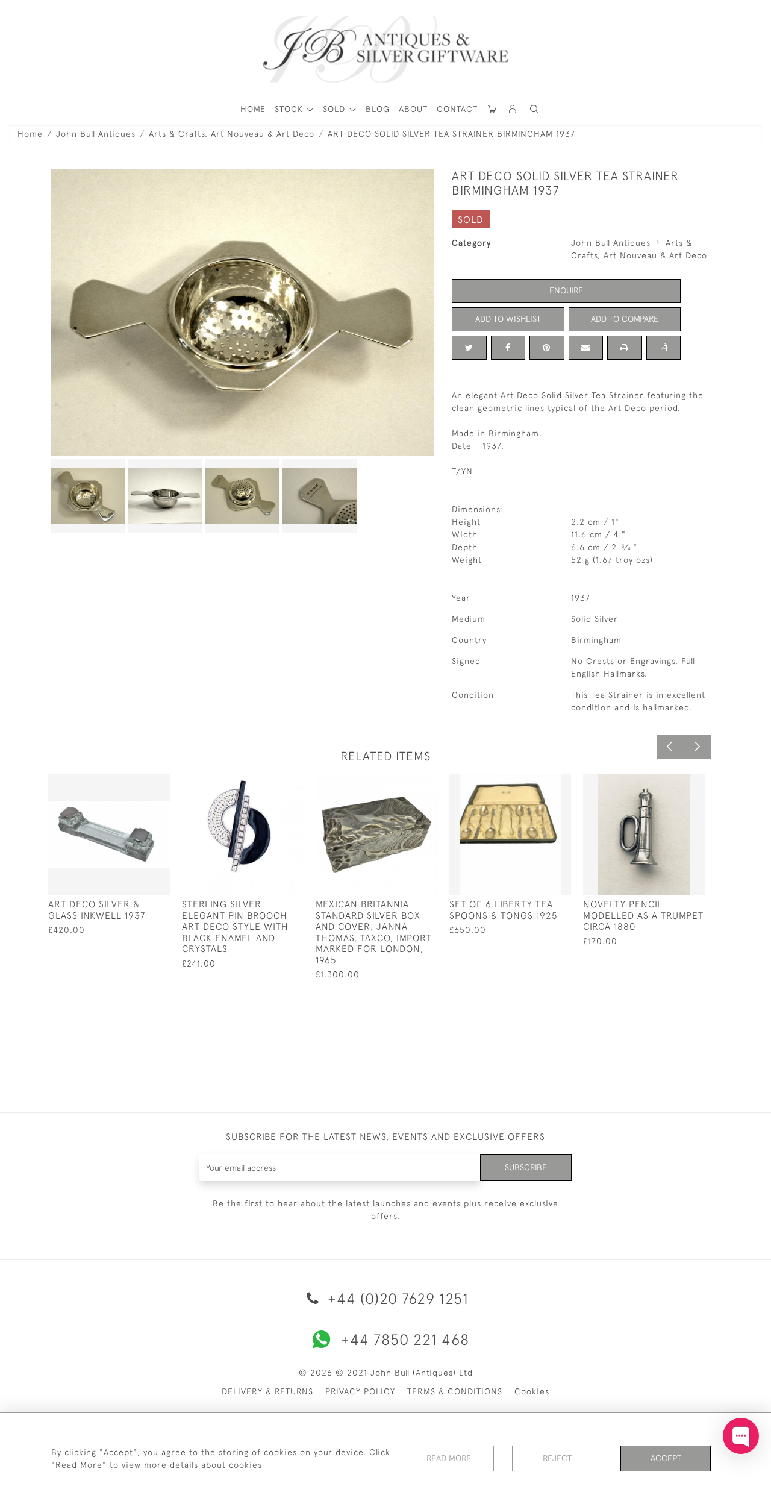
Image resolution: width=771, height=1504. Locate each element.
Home (30, 134)
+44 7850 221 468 (405, 1339)
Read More (448, 1458)
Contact (457, 109)
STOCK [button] (290, 109)
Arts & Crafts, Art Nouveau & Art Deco (231, 134)
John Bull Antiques (96, 134)
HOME (253, 109)
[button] (513, 109)
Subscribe (526, 1167)
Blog (378, 109)
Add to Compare (624, 319)
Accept (666, 1458)
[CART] (493, 109)
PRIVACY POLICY (360, 1391)
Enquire (566, 290)
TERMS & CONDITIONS (454, 1391)
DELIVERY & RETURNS (267, 1391)
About (413, 109)
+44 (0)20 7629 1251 (396, 1298)
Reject (557, 1458)
